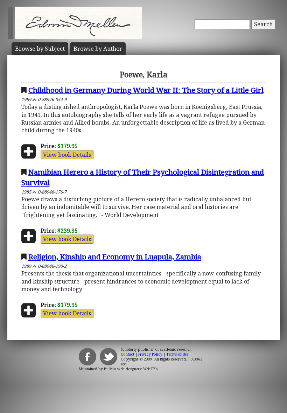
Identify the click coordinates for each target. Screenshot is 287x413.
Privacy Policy (150, 354)
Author (98, 48)
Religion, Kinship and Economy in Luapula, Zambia (114, 256)
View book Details (67, 155)
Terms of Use (177, 354)
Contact (127, 354)
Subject (40, 48)
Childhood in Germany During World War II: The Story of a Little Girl (146, 90)
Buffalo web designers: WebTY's (131, 368)
